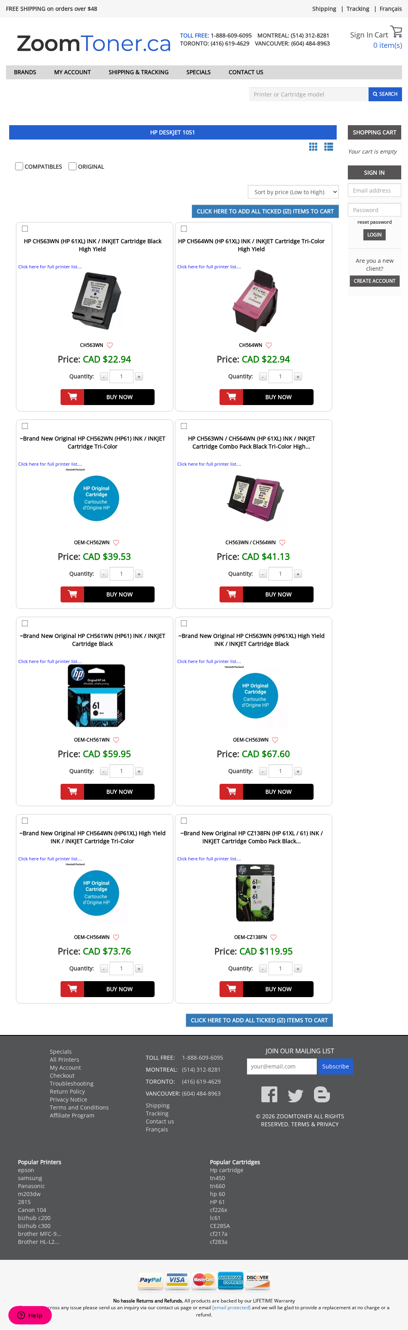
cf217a (219, 1234)
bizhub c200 (34, 1218)
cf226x (218, 1210)
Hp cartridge (226, 1170)
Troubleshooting (72, 1083)
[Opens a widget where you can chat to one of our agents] (30, 1316)
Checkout (62, 1075)
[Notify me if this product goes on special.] (110, 344)
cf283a (219, 1241)
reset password (374, 221)
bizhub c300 (34, 1226)
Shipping (324, 8)
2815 (24, 1202)
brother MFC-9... (39, 1234)
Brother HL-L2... (38, 1241)
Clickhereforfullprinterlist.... (50, 267)
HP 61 (217, 1202)
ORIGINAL (90, 166)
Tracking (358, 8)
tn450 (217, 1178)
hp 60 (217, 1194)
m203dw (29, 1194)
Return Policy (67, 1091)
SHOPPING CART (374, 132)
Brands (25, 72)
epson (26, 1170)
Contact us (246, 72)
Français (391, 8)
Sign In (361, 34)
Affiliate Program (72, 1115)
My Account (72, 72)
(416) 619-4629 (230, 43)
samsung (30, 1178)
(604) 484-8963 (310, 43)
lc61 (215, 1218)
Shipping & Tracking (139, 72)
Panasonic (31, 1186)
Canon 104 (32, 1210)
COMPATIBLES (42, 166)
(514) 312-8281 (310, 35)
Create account (375, 280)
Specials (198, 72)
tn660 (217, 1186)
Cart (382, 34)
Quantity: (81, 376)
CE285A (220, 1226)
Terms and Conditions (79, 1107)
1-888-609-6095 (231, 35)
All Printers (64, 1059)
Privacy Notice (68, 1099)
